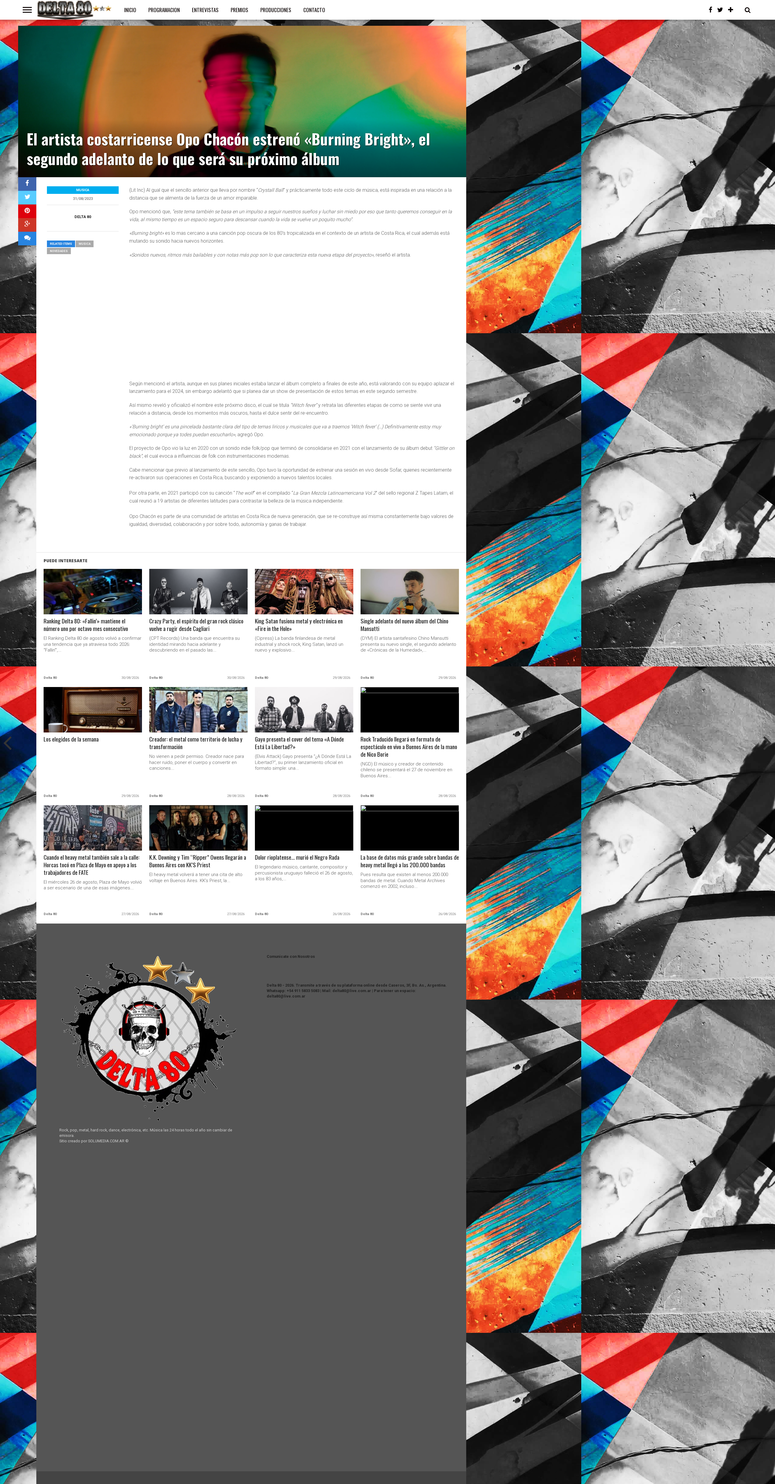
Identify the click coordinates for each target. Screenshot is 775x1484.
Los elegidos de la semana (71, 739)
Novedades (59, 251)
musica (85, 243)
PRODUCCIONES (275, 10)
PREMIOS (239, 10)
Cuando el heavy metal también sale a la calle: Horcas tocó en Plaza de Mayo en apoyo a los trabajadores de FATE (92, 865)
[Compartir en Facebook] (27, 184)
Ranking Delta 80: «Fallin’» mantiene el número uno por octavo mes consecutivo (86, 624)
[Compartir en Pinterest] (27, 211)
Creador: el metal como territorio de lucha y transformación (195, 743)
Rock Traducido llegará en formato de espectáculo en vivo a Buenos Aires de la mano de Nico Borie (409, 746)
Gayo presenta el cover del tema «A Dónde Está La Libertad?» (299, 743)
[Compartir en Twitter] (27, 197)
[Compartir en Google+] (27, 225)
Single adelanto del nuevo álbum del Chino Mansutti (404, 624)
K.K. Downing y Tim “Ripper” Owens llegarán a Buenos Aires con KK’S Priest (197, 861)
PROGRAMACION (164, 10)
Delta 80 (82, 216)
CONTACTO (314, 10)
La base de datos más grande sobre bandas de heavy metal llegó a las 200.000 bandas (410, 861)
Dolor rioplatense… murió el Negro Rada (297, 857)
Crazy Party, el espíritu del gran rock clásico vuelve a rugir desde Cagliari (196, 624)
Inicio (130, 10)
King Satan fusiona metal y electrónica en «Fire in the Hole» (299, 624)
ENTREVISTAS (205, 10)
